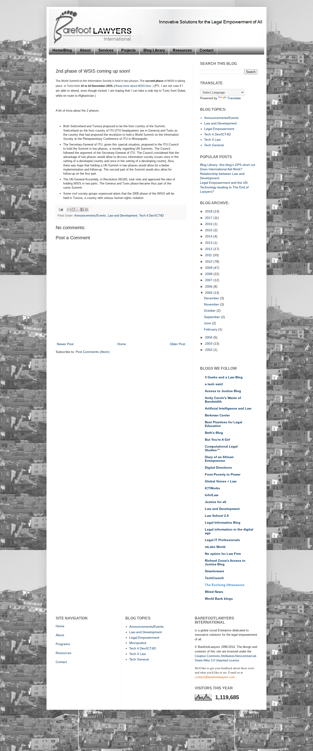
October (210, 310)
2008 (209, 274)
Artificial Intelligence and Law (228, 408)
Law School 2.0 (217, 515)
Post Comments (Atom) (93, 352)
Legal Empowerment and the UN (223, 182)
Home (121, 344)
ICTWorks (212, 488)
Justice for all (215, 502)
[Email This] (69, 209)
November (212, 304)
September (212, 317)
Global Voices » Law (220, 481)
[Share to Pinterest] (86, 209)
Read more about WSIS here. (134, 86)
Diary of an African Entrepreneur (219, 458)
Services (105, 50)
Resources (182, 50)
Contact (206, 50)
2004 (209, 337)
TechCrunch (214, 578)
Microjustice (137, 643)
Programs (63, 644)
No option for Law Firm (223, 554)
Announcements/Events (90, 215)
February (211, 329)
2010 (209, 261)
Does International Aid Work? (221, 169)
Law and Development (122, 215)
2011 (209, 255)
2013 (209, 243)
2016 (209, 224)
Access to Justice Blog (223, 391)
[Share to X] (77, 209)
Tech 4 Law (212, 139)
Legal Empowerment (219, 129)
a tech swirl (214, 384)
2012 (209, 249)
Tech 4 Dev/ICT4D (151, 215)
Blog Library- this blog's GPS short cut (227, 165)
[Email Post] (61, 209)
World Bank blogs (219, 598)
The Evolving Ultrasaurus (224, 585)
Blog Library (154, 50)
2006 (209, 286)
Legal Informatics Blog (222, 522)
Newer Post (65, 344)
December (212, 298)
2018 (209, 211)
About (85, 50)
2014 (209, 236)
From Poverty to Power (222, 474)
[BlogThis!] (73, 209)
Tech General (214, 145)
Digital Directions (218, 467)
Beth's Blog (214, 433)
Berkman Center (217, 415)
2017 (209, 218)
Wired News (214, 592)
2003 (209, 343)
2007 (209, 280)
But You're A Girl (217, 439)
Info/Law (211, 495)
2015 (209, 230)
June (208, 323)
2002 (209, 350)
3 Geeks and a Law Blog (224, 377)
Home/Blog (62, 50)
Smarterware (214, 571)
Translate (234, 98)
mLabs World (215, 547)
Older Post (177, 344)
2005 (209, 292)
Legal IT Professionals (222, 540)
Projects (128, 50)
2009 (209, 268)
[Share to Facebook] (82, 209)
